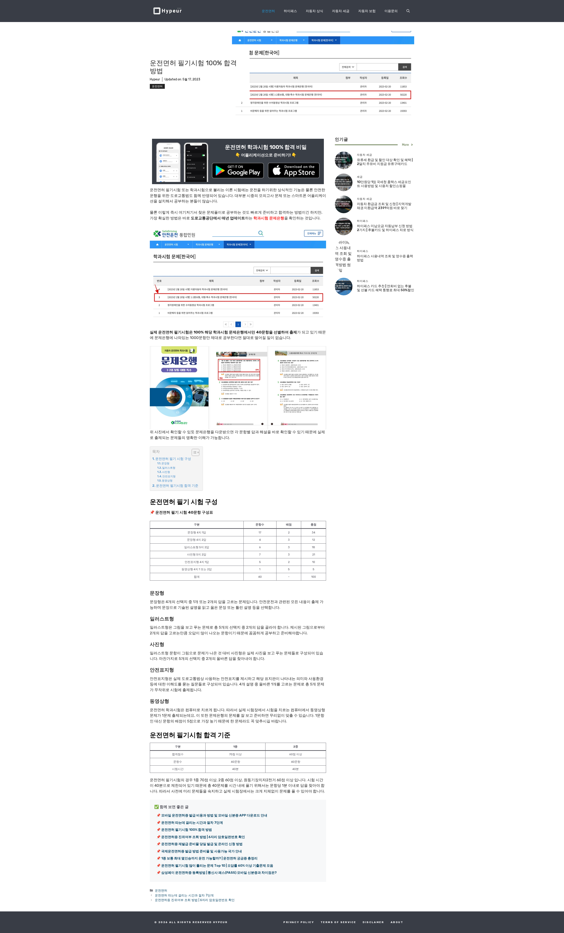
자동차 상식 (314, 11)
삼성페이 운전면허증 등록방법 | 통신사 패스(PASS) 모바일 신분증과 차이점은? (219, 873)
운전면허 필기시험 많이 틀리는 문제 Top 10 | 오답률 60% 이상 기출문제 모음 (217, 866)
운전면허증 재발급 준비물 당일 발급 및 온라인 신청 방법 (202, 844)
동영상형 (167, 480)
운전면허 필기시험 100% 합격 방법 (186, 830)
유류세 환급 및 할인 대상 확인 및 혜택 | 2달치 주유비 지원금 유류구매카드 (385, 162)
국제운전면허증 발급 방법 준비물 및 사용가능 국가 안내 (201, 851)
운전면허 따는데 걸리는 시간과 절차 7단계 (192, 823)
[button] (408, 11)
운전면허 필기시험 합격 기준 (177, 486)
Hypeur (155, 79)
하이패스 (290, 11)
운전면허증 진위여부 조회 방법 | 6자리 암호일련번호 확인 (203, 837)
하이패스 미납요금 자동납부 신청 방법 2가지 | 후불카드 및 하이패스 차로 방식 (385, 228)
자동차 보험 (367, 11)
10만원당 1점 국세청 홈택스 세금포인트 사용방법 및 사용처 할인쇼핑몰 (384, 184)
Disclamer (373, 922)
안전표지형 (169, 476)
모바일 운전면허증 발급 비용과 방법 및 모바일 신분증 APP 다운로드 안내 (214, 815)
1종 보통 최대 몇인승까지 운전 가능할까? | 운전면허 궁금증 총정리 (209, 858)
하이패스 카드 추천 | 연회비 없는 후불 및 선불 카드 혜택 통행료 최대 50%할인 (385, 288)
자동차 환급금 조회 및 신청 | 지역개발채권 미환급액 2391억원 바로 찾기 (384, 206)
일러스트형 (168, 467)
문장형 (165, 463)
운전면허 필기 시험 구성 (173, 459)
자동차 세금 (340, 11)
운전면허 (268, 11)
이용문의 (391, 11)
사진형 (166, 472)
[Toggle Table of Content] (193, 452)
